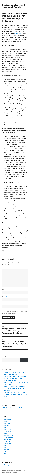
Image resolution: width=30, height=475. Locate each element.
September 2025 (8, 441)
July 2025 (6, 445)
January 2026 (8, 433)
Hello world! (22, 408)
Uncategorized (8, 465)
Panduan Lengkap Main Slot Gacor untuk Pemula (14, 6)
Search (4, 357)
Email (4, 296)
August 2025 (7, 443)
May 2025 (6, 449)
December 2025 (8, 435)
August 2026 (7, 419)
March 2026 (7, 429)
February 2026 (8, 431)
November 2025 (8, 437)
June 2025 (7, 447)
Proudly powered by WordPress (9, 472)
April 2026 (7, 427)
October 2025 (8, 439)
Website (4, 303)
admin (6, 250)
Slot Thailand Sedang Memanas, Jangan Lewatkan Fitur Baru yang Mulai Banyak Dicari (15, 394)
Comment (5, 268)
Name (4, 289)
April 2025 (7, 451)
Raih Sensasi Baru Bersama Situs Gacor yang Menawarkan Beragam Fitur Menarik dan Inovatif (15, 378)
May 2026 (7, 425)
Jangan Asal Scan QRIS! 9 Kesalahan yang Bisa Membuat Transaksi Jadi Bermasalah (14, 388)
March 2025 (7, 453)
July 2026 (6, 421)
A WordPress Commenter (9, 408)
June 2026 (7, 423)
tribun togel (17, 33)
